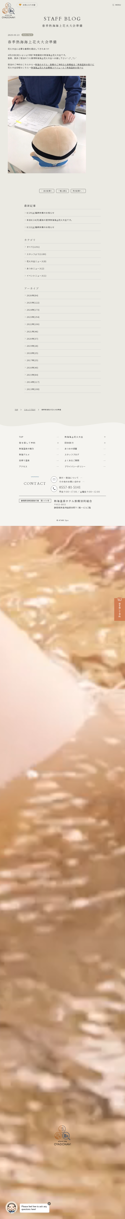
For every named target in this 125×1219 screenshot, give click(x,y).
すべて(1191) (33, 246)
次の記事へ (77, 191)
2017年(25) (32, 360)
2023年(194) (33, 317)
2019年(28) (32, 345)
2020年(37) (32, 338)
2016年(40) (32, 367)
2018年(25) (32, 353)
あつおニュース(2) (35, 268)
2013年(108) (33, 389)
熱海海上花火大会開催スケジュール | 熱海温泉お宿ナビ (57, 67)
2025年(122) (33, 302)
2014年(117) (33, 382)
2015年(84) (32, 374)
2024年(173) (33, 309)
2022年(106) (33, 324)
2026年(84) (32, 295)
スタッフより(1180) (36, 254)
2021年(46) (32, 331)
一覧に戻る (62, 191)
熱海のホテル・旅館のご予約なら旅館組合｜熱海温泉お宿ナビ (64, 64)
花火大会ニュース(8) (36, 261)
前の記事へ (47, 191)
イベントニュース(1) (36, 275)
